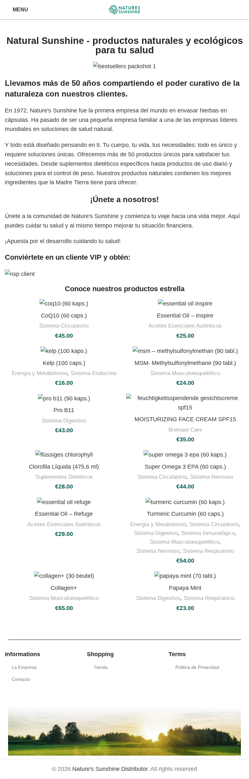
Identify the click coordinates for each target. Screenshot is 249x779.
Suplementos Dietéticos (64, 477)
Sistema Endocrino (93, 373)
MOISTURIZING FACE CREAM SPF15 (185, 419)
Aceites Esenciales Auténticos (185, 326)
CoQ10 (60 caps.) (64, 315)
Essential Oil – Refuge (64, 514)
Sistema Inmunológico (208, 533)
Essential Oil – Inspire (185, 315)
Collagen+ (64, 588)
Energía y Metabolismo (39, 373)
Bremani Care (185, 430)
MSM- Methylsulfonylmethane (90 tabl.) (185, 363)
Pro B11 (63, 410)
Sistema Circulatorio (64, 326)
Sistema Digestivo (64, 421)
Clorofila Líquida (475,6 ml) (64, 466)
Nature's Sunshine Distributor (110, 769)
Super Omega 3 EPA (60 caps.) (185, 466)
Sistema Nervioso (211, 477)
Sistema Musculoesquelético (185, 373)
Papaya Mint (185, 588)
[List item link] (42, 667)
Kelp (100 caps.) (64, 363)
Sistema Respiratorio (208, 551)
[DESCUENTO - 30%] (124, 274)
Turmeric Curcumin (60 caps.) (185, 514)
